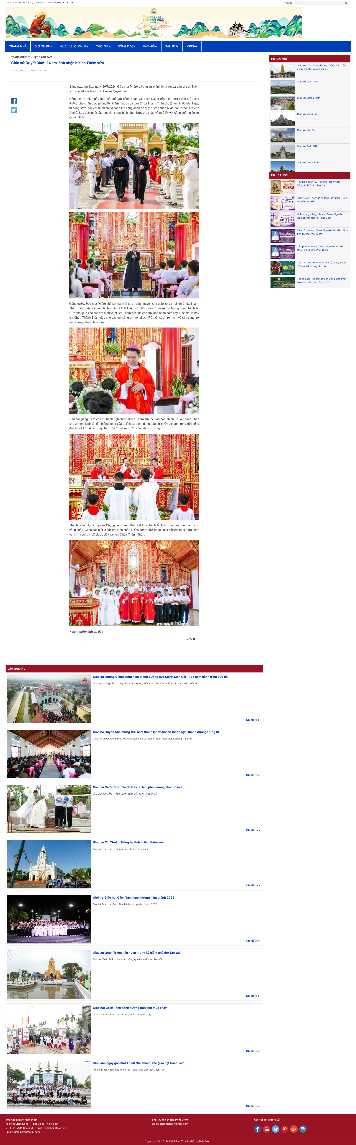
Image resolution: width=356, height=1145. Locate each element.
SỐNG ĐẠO (126, 46)
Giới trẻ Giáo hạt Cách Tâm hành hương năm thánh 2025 (133, 897)
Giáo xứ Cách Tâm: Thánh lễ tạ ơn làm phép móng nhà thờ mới (137, 787)
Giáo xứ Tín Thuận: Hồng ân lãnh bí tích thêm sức (128, 842)
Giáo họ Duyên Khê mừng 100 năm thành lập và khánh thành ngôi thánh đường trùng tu (156, 732)
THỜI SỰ (103, 46)
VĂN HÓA (150, 46)
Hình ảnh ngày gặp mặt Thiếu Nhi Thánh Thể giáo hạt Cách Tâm (138, 1063)
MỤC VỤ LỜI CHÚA (74, 46)
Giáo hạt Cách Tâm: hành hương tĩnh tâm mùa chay (130, 1008)
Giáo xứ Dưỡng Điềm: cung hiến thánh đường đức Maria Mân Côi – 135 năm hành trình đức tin (160, 677)
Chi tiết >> (253, 719)
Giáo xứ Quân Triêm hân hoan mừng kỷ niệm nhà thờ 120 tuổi (137, 952)
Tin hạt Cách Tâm (40, 57)
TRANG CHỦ (18, 57)
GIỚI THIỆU (43, 46)
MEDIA (192, 46)
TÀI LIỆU (172, 46)
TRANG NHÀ (18, 46)
